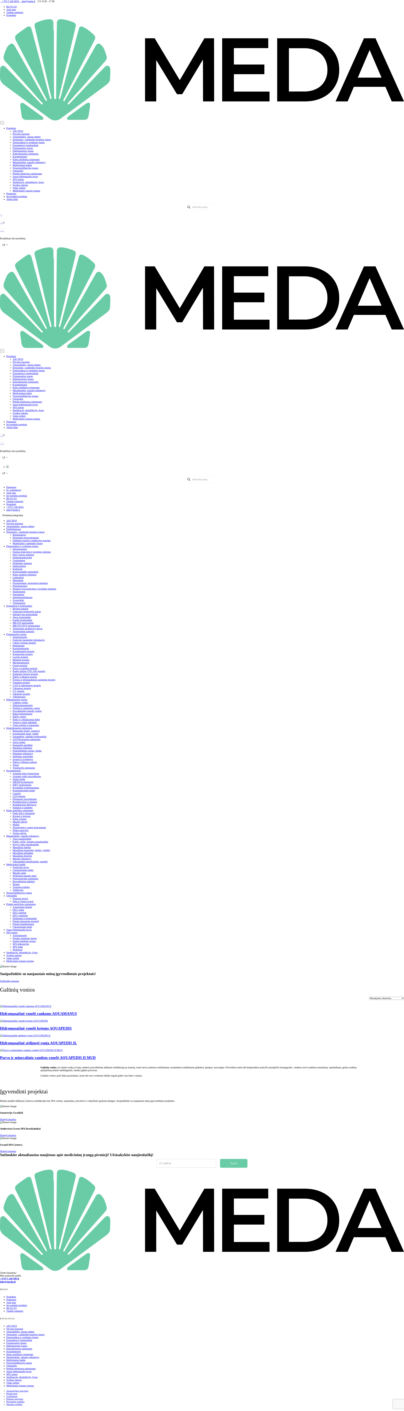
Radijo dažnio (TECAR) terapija (29, 671)
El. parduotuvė (13, 490)
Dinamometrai (20, 549)
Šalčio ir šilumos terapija (25, 677)
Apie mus (11, 9)
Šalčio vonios (19, 716)
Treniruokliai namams (23, 631)
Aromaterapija (20, 935)
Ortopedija (18, 171)
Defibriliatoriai (13, 529)
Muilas (16, 824)
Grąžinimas (12, 1396)
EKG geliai (18, 910)
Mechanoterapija (21, 662)
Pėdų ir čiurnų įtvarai (23, 901)
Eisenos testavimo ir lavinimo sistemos (32, 552)
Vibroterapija (19, 696)
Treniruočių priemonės (24, 768)
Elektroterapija (20, 637)
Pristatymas (12, 1393)
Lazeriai (17, 793)
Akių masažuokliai (22, 839)
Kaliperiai (17, 569)
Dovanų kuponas (21, 134)
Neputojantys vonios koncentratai (29, 827)
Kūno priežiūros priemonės (26, 159)
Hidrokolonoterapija (23, 705)
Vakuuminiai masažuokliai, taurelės (30, 861)
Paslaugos (11, 193)
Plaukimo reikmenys (23, 753)
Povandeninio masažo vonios (27, 711)
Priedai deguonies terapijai (26, 921)
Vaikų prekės (19, 188)
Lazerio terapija (20, 657)
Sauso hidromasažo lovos (25, 176)
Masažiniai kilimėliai (23, 853)
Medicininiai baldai (22, 165)
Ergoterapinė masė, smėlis (26, 733)
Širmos (16, 884)
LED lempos (19, 796)
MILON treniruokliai (23, 623)
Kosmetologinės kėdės (24, 790)
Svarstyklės (18, 600)
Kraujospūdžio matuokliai (25, 571)
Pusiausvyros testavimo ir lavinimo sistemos (34, 589)
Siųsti (233, 1163)
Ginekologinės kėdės (23, 870)
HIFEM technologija (23, 782)
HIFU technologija (22, 785)
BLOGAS (11, 6)
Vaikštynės (18, 890)
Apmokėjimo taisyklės (17, 1391)
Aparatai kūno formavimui (26, 773)
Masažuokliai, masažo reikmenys (29, 162)
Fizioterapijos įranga (23, 148)
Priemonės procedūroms (25, 799)
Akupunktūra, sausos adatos (27, 136)
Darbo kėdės (19, 779)
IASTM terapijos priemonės (26, 739)
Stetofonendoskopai (22, 597)
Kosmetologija (20, 156)
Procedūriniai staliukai (24, 881)
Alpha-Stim (12, 199)
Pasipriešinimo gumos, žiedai (27, 750)
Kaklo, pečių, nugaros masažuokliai (30, 841)
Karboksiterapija (21, 648)
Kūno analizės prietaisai (24, 574)
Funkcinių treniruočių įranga (27, 611)
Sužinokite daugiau (9, 981)
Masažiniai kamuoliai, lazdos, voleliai (31, 850)
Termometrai (19, 603)
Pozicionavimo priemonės (25, 878)
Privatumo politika (15, 1401)
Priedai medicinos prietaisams (27, 173)
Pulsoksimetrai (20, 586)
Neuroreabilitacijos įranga (25, 168)
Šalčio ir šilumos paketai (25, 762)
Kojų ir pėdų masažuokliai (26, 844)
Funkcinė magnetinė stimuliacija (29, 640)
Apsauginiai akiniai (22, 907)
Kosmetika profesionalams (26, 787)
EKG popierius (20, 915)
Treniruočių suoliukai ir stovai (27, 628)
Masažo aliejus (20, 821)
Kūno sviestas (20, 819)
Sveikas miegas (20, 185)
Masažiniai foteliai (22, 847)
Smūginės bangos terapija (25, 674)
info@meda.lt (13, 510)
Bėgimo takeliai (20, 608)
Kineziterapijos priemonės (26, 153)
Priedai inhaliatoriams (23, 924)
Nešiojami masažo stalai (24, 875)
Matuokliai (18, 580)
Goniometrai (19, 560)
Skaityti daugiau (8, 1119)
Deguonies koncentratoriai (26, 537)
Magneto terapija (21, 660)
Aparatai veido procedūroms (27, 776)
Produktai (11, 128)
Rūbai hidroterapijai (22, 714)
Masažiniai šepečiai (22, 856)
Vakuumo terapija (21, 694)
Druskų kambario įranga (25, 938)
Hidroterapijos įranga (23, 151)
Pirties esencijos (20, 830)
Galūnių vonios (20, 702)
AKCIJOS (18, 131)
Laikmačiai (18, 577)
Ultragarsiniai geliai (22, 927)
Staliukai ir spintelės (23, 807)
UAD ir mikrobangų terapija (27, 685)
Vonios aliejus (20, 833)
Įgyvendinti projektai (16, 196)
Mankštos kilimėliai (22, 748)
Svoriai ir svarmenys (23, 759)
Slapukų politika (14, 1404)
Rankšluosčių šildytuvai (24, 804)
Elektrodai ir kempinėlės (25, 918)
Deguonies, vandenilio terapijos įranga (32, 139)
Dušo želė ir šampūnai (24, 813)
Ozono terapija (20, 665)
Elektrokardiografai (22, 557)
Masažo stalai (19, 873)
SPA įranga (18, 179)
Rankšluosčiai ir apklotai (25, 802)
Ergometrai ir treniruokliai (25, 145)
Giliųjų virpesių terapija (24, 642)
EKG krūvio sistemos (23, 554)
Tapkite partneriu (14, 12)
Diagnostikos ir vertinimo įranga (29, 142)
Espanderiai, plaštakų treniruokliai (29, 736)
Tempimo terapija (21, 682)
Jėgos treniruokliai (22, 617)
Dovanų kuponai (14, 523)
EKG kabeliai (19, 912)
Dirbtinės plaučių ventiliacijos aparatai (31, 540)
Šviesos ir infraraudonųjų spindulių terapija (34, 679)
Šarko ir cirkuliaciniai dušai (26, 719)
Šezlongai (17, 949)
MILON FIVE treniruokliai (26, 625)
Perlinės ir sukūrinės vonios (26, 708)
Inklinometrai (19, 566)
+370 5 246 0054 (15, 507)
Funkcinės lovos (21, 867)
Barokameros (19, 535)
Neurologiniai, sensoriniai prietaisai (30, 583)
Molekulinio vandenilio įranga (28, 543)
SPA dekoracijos (21, 944)
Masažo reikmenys (22, 858)
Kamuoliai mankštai (23, 745)
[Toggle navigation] (2, 122)
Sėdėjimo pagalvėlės (23, 756)
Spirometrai (18, 594)
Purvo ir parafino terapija (25, 668)
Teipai (16, 765)
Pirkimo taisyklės (14, 1399)
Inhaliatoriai (18, 645)
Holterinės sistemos (22, 563)
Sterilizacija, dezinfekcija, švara (28, 182)
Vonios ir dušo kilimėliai (25, 722)
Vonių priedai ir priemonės (26, 725)
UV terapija (18, 691)
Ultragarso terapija (22, 688)
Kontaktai (11, 15)
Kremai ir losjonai (21, 816)
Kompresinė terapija (23, 654)
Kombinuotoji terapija (23, 651)
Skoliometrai (19, 591)
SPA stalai (18, 947)
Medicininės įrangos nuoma (26, 190)
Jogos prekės (19, 742)
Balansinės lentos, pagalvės (26, 731)
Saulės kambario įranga (24, 941)
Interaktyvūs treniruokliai (25, 614)
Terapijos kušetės (21, 887)
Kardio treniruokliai (22, 620)
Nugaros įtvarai (20, 898)
